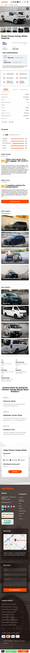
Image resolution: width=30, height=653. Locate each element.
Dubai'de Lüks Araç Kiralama (10, 622)
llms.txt (5, 643)
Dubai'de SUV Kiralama (8, 617)
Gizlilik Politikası (8, 641)
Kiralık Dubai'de (9, 604)
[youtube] (14, 506)
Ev (2, 5)
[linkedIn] (3, 509)
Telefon (7, 460)
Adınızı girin (7, 453)
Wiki (20, 515)
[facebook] (11, 506)
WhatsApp (14, 460)
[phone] (18, 2)
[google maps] (20, 2)
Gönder (15, 471)
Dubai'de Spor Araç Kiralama (10, 619)
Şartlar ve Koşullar (19, 641)
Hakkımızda (22, 511)
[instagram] (13, 2)
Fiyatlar (21, 497)
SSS (20, 503)
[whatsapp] (11, 2)
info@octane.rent (6, 502)
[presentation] (2, 16)
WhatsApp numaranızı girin (11, 464)
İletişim (21, 508)
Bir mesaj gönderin (15, 590)
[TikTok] (5, 509)
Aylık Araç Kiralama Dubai (9, 625)
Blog (20, 506)
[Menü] (27, 2)
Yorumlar (21, 513)
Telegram (22, 460)
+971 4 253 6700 (6, 499)
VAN (6, 5)
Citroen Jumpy (13, 5)
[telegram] (15, 2)
